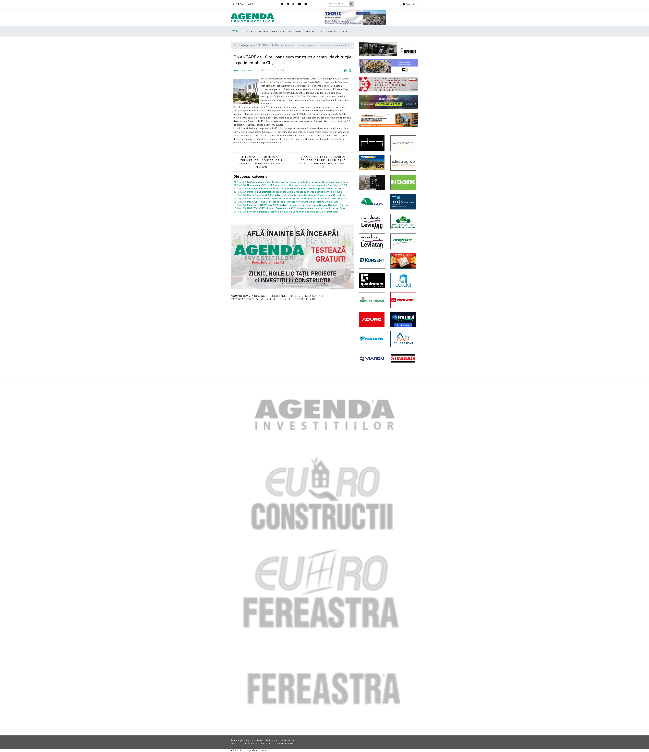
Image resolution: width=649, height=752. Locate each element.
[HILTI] (388, 84)
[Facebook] (282, 4)
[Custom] (293, 4)
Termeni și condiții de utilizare (246, 740)
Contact (345, 31)
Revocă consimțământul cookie (249, 750)
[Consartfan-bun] (403, 339)
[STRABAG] (403, 358)
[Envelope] (306, 4)
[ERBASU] (372, 300)
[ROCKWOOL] (403, 300)
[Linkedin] (288, 4)
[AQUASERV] (372, 202)
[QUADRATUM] (372, 280)
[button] (411, 4)
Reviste (311, 31)
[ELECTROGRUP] (403, 163)
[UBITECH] (372, 241)
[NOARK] (403, 182)
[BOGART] (403, 241)
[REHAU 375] (388, 49)
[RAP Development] (403, 201)
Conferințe (328, 31)
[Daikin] (372, 339)
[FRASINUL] (403, 319)
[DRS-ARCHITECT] (372, 143)
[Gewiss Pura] (403, 261)
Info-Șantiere (243, 70)
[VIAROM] (372, 358)
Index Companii (293, 31)
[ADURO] (372, 319)
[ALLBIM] (388, 102)
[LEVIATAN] (372, 221)
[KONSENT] (372, 261)
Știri (235, 31)
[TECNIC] (355, 17)
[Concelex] (388, 66)
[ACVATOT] (403, 280)
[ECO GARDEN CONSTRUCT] (403, 221)
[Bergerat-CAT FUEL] (372, 162)
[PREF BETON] (388, 120)
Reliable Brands (269, 31)
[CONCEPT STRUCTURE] (372, 182)
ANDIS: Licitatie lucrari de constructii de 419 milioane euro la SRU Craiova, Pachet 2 (323, 162)
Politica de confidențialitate (280, 740)
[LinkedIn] (350, 71)
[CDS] (403, 143)
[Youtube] (299, 4)
